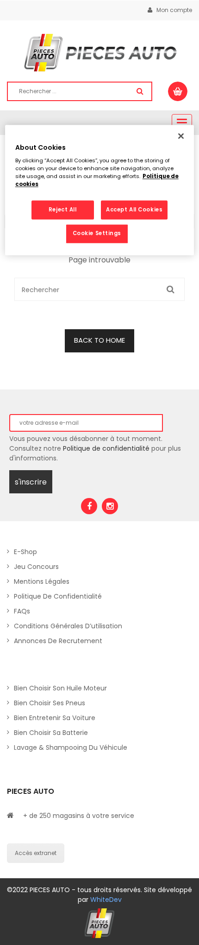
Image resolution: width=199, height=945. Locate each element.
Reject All (63, 209)
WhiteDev (106, 899)
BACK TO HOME (99, 340)
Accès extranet (35, 853)
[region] (99, 190)
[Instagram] (110, 506)
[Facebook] (89, 506)
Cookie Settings (97, 233)
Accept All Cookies (134, 209)
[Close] (181, 136)
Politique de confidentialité (106, 448)
